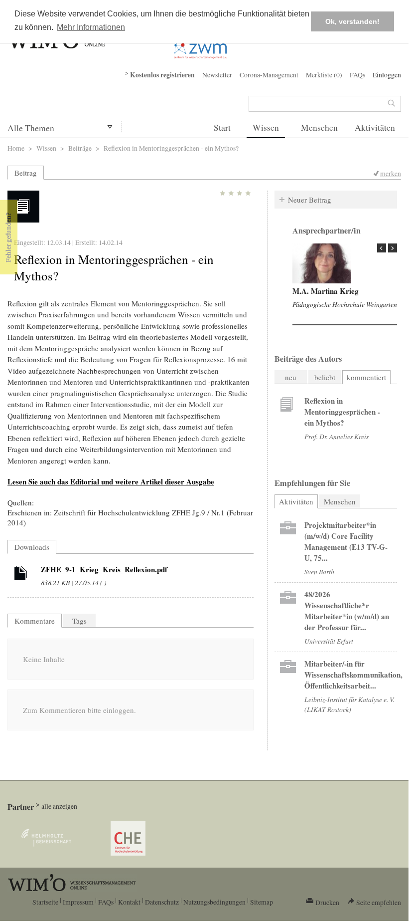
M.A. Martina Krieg (325, 290)
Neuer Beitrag (309, 200)
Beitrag (25, 173)
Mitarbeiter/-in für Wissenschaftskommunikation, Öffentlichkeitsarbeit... (353, 674)
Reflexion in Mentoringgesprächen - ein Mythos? (342, 411)
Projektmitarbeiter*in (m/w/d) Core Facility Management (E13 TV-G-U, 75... (346, 541)
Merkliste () (324, 74)
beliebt (324, 377)
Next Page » (392, 247)
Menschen (319, 127)
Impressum (78, 902)
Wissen (266, 127)
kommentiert (366, 377)
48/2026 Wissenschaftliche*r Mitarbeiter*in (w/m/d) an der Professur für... (346, 611)
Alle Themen (30, 128)
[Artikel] (20, 575)
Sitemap (261, 902)
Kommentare (34, 621)
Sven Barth (319, 571)
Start (222, 127)
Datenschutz (162, 902)
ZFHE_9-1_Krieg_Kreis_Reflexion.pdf (104, 569)
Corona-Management (269, 74)
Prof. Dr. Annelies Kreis (336, 436)
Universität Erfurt (328, 641)
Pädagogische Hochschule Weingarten (344, 304)
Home (15, 148)
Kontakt (129, 902)
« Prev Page (381, 247)
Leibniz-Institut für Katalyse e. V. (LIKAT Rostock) (349, 704)
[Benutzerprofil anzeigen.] (321, 263)
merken (390, 173)
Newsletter (217, 74)
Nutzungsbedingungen (214, 902)
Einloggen (387, 74)
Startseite (45, 902)
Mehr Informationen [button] (91, 27)
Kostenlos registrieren (162, 75)
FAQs (357, 74)
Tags (79, 621)
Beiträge (80, 148)
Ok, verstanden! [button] (352, 21)
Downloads (31, 547)
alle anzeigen (59, 806)
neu (290, 377)
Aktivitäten (375, 127)
